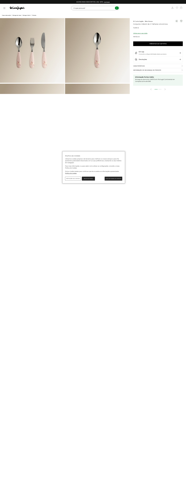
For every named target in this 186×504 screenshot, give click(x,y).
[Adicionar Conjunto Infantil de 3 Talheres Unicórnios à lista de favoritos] (181, 21)
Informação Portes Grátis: (144, 77)
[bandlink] (107, 2)
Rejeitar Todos (88, 178)
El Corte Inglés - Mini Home (143, 21)
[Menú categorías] (4, 8)
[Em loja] (180, 53)
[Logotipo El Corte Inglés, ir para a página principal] (17, 8)
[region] (93, 167)
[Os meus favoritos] (177, 8)
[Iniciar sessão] (172, 8)
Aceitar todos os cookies (113, 178)
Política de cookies (71, 173)
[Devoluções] (180, 59)
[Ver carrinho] (181, 8)
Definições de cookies (73, 178)
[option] (32, 50)
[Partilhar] (176, 21)
